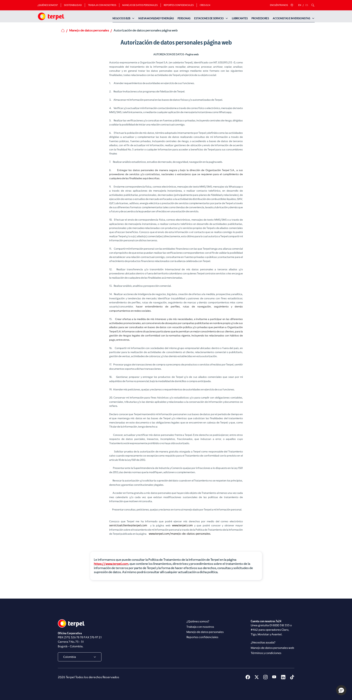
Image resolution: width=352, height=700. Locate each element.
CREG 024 (205, 5)
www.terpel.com (182, 525)
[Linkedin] (283, 677)
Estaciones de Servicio (209, 18)
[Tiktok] (292, 677)
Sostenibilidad (73, 5)
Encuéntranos (279, 5)
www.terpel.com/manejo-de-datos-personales (179, 533)
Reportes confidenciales (179, 5)
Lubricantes (240, 18)
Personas (184, 18)
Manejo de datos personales (140, 5)
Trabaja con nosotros (102, 5)
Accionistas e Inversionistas (291, 18)
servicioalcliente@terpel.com (128, 525)
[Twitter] (256, 677)
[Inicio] (51, 16)
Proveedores (260, 18)
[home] (63, 30)
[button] (341, 690)
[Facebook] (248, 677)
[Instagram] (265, 677)
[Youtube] (274, 677)
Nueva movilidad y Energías (156, 18)
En (299, 5)
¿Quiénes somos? (48, 5)
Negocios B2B (121, 18)
